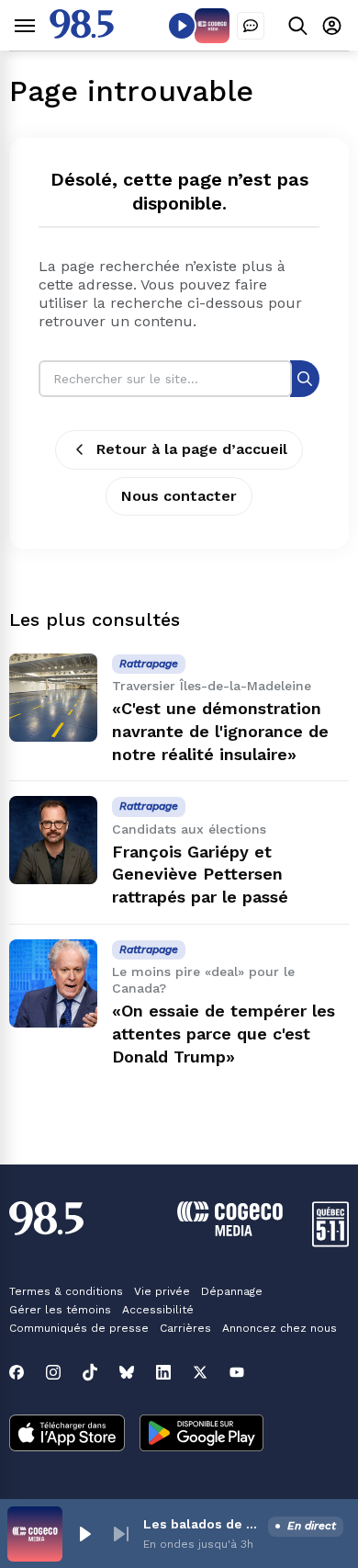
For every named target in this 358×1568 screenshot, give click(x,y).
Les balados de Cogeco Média (202, 1524)
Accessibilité (158, 1309)
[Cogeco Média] (230, 1231)
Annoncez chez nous (279, 1328)
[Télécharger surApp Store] (67, 1435)
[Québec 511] (330, 1242)
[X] (200, 1372)
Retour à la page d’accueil (191, 449)
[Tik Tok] (90, 1372)
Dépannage (232, 1291)
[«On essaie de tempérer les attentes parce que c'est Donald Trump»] (53, 983)
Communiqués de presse (79, 1328)
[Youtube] (236, 1372)
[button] (84, 1534)
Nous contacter (179, 496)
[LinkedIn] (163, 1372)
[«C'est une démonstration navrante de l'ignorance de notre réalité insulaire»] (53, 697)
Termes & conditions (66, 1291)
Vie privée (162, 1291)
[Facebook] (16, 1372)
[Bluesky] (126, 1372)
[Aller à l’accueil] (82, 33)
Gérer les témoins (60, 1309)
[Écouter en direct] (181, 25)
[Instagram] (53, 1372)
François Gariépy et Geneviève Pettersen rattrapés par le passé (200, 874)
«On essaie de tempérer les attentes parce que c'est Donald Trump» (223, 1033)
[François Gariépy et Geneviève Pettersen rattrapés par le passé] (53, 840)
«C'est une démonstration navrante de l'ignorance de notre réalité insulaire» (220, 731)
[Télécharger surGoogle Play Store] (201, 1435)
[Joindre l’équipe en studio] (250, 26)
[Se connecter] (331, 25)
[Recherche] (304, 378)
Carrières (185, 1328)
